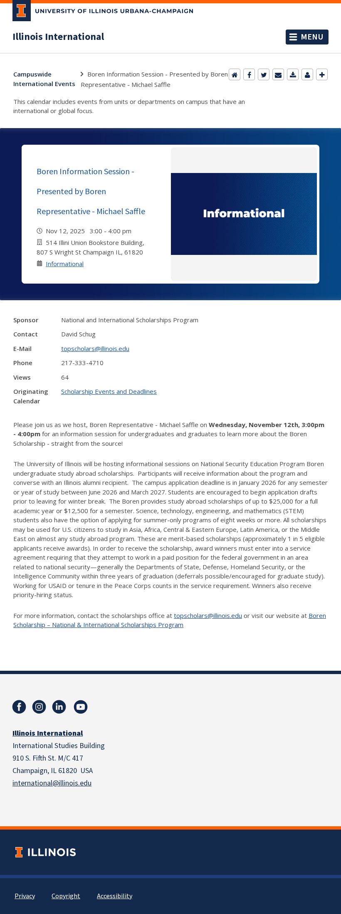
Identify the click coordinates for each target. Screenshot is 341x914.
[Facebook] (249, 74)
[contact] (307, 74)
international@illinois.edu (51, 783)
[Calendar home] (234, 74)
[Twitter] (263, 74)
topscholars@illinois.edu (95, 348)
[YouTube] (81, 707)
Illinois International (58, 37)
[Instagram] (39, 707)
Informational (65, 263)
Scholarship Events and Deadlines (109, 391)
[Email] (278, 74)
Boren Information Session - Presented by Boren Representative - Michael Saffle (91, 191)
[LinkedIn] (59, 707)
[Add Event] (322, 74)
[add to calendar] (293, 74)
